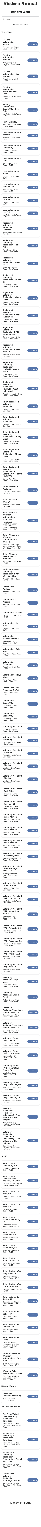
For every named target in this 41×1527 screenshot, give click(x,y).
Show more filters (21, 25)
